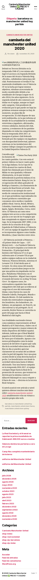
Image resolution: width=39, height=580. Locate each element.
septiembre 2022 (10, 510)
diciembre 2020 (9, 516)
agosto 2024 (8, 482)
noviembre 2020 (9, 519)
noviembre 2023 (9, 488)
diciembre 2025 (9, 479)
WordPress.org (9, 564)
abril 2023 (6, 500)
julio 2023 (6, 497)
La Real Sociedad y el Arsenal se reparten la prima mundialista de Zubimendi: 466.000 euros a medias (18, 436)
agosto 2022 (7, 513)
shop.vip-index (9, 543)
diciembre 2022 (9, 507)
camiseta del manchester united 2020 (19, 44)
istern (12, 54)
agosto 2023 (8, 494)
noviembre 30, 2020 (26, 54)
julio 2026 (6, 476)
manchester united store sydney (17, 408)
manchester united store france (23, 406)
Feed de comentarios (11, 561)
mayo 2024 (7, 485)
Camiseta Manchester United (19, 35)
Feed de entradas (10, 558)
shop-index (7, 534)
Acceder (6, 555)
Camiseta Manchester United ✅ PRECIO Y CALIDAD (19, 6)
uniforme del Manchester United (16, 459)
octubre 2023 (8, 491)
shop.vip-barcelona (11, 540)
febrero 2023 (8, 503)
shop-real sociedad (11, 537)
